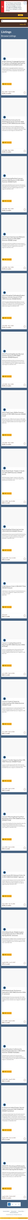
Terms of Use (13, 1211)
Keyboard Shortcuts (14, 1212)
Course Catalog (6, 1211)
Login (20, 15)
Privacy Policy (21, 1211)
